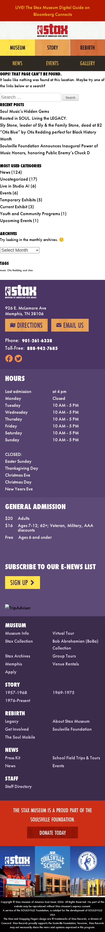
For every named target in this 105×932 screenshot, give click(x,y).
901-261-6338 (37, 340)
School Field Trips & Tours (76, 758)
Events (52, 63)
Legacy (12, 721)
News (17, 63)
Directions (26, 325)
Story (52, 47)
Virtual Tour (63, 633)
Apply (11, 672)
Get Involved (17, 729)
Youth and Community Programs (30, 213)
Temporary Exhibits (18, 200)
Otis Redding (14, 270)
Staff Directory (18, 786)
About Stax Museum (71, 721)
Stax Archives (17, 656)
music (3, 270)
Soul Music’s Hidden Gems (24, 111)
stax (30, 270)
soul (25, 270)
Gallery (87, 63)
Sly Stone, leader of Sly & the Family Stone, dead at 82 (51, 125)
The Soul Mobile (20, 737)
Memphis (13, 664)
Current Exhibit (13, 207)
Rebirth (87, 47)
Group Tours (64, 656)
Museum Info (17, 633)
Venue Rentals (65, 664)
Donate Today (53, 833)
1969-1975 (63, 692)
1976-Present (17, 700)
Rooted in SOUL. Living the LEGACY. (33, 118)
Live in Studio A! (15, 186)
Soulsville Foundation (72, 729)
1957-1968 (16, 692)
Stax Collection (19, 641)
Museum (17, 47)
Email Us (70, 325)
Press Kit (12, 758)
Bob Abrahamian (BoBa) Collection (75, 644)
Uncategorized (14, 179)
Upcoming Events (16, 220)
